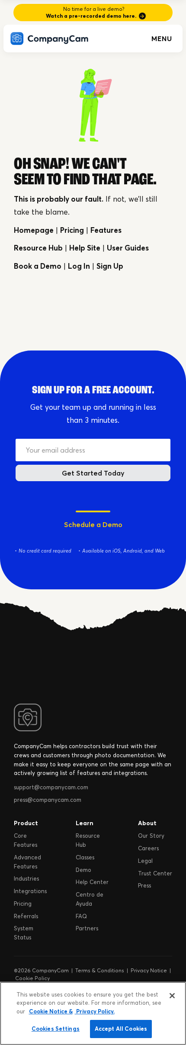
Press (144, 885)
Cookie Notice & (51, 1011)
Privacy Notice (149, 970)
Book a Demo (37, 265)
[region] (93, 1013)
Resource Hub (38, 247)
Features (106, 230)
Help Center (92, 881)
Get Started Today (93, 473)
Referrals (26, 916)
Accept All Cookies (121, 1028)
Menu (161, 38)
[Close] (172, 995)
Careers (148, 848)
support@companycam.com (51, 787)
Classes (85, 857)
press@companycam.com (47, 799)
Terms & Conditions (99, 970)
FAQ (81, 916)
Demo (83, 869)
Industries (26, 878)
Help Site (84, 247)
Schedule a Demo (93, 524)
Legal (145, 860)
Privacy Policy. (95, 1011)
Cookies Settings (56, 1028)
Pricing (72, 230)
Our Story (151, 835)
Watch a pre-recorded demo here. (91, 16)
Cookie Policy (32, 978)
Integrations (30, 890)
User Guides (128, 247)
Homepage (34, 230)
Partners (87, 928)
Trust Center (155, 873)
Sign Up (109, 265)
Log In (79, 265)
